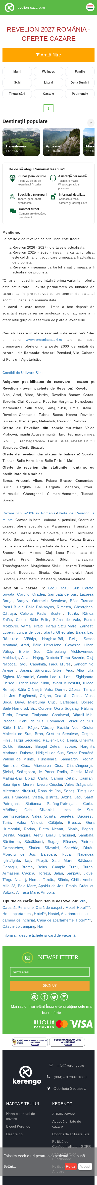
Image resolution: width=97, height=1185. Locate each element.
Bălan (58, 873)
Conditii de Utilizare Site (22, 373)
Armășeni (10, 873)
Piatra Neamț (51, 829)
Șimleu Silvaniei (44, 848)
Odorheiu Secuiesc (49, 601)
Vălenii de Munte (18, 759)
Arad (25, 645)
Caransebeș (12, 848)
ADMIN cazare (63, 1114)
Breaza (74, 822)
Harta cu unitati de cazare (20, 1116)
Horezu (44, 873)
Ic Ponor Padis (53, 772)
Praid (38, 626)
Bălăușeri (86, 860)
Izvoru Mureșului (65, 683)
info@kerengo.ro (70, 1065)
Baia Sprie (11, 784)
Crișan (45, 696)
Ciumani (87, 778)
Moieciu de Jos (18, 854)
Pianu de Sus (31, 721)
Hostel (53, 914)
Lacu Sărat (84, 797)
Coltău (7, 746)
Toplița (72, 613)
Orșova (22, 715)
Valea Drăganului (78, 784)
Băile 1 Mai (13, 727)
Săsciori (24, 746)
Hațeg (38, 658)
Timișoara (40, 715)
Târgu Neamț (14, 880)
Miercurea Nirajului (18, 791)
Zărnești (86, 626)
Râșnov (69, 841)
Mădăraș (9, 810)
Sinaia (72, 829)
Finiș (6, 740)
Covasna (72, 645)
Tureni (88, 867)
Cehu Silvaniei (38, 810)
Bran (39, 734)
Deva (19, 702)
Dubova (26, 753)
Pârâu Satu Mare (61, 626)
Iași (28, 860)
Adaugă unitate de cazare (66, 1123)
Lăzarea (87, 594)
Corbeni (44, 708)
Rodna (29, 829)
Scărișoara (26, 772)
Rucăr (67, 854)
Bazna (65, 797)
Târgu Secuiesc (26, 740)
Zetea (77, 696)
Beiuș (42, 867)
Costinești (60, 715)
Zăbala (75, 689)
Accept (85, 1166)
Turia (6, 822)
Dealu (72, 740)
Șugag (53, 841)
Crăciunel (67, 835)
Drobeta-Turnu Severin (65, 658)
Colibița (26, 613)
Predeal (8, 721)
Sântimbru (11, 841)
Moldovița (10, 658)
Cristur (88, 727)
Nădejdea (85, 854)
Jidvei (89, 873)
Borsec (87, 702)
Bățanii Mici (82, 715)
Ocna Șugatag (66, 708)
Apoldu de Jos (50, 886)
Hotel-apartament (17, 914)
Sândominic (84, 664)
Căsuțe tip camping (18, 926)
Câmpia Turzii (65, 867)
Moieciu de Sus (16, 734)
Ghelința (86, 740)
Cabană (9, 907)
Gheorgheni (84, 607)
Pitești (41, 860)
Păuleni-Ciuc (53, 740)
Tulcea (88, 683)
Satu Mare (62, 860)
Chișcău (9, 683)
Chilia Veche (82, 880)
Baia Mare (27, 886)
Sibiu (45, 683)
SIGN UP (50, 985)
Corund (23, 594)
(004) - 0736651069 (70, 1077)
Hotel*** (83, 907)
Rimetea (64, 607)
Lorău (51, 835)
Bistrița (51, 797)
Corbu (88, 803)
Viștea (37, 797)
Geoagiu (9, 867)
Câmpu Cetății (63, 778)
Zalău (7, 619)
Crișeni (88, 734)
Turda (7, 715)
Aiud (69, 670)
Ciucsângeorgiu (80, 765)
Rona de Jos (49, 791)
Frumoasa (20, 797)
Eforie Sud (30, 651)
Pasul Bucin (12, 607)
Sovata (8, 594)
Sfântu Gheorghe (58, 632)
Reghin (88, 759)
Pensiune (25, 907)
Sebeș (69, 791)
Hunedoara (47, 759)
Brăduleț (86, 886)
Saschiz (71, 848)
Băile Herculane (47, 645)
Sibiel (57, 670)
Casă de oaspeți (49, 907)
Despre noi (14, 1134)
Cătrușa (9, 613)
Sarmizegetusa (15, 816)
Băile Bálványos (40, 607)
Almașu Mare (27, 892)
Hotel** (40, 914)
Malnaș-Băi (12, 778)
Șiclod (7, 772)
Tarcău (48, 880)
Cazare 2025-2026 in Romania (29, 513)
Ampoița (48, 892)
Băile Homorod (15, 708)
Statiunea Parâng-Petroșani (50, 803)
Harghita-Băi (52, 639)
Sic (33, 708)
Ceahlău (61, 696)
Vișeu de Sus (81, 721)
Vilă (83, 901)
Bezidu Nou (67, 727)
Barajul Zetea (47, 746)
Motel (70, 907)
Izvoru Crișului (49, 784)
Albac (26, 658)
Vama (26, 626)
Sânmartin (69, 759)
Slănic (62, 880)
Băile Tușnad (81, 601)
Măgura (24, 835)
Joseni (25, 670)
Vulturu (8, 892)
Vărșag (47, 727)
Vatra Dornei (55, 689)
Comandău (56, 721)
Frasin (71, 886)
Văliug (7, 651)
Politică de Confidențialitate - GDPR (71, 1144)
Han (40, 926)
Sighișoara (85, 677)
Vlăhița (30, 639)
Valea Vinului (29, 822)
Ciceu (21, 619)
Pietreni (87, 841)
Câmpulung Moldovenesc (70, 651)
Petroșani (10, 803)
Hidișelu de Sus (50, 753)
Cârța (43, 778)
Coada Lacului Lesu (54, 677)
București (85, 816)
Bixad (30, 778)
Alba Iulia (85, 670)
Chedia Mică (82, 772)
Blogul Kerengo (18, 1126)
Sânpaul (73, 873)
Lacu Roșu (58, 588)
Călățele (55, 822)
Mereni (29, 784)
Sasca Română (80, 753)
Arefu (38, 835)
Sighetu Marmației (18, 677)
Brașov (22, 601)
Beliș (73, 639)
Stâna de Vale (66, 619)
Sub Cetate (83, 588)
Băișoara (48, 854)
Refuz (70, 1166)
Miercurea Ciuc (42, 702)
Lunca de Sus (77, 810)
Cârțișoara (68, 702)
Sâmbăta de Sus (62, 594)
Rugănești (27, 696)
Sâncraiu (42, 670)
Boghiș (88, 829)
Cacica (28, 873)
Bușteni (56, 613)
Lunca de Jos (28, 632)
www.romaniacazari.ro (44, 340)
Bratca (27, 867)
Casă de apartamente (55, 920)
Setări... (9, 1166)
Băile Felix (39, 619)
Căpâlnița (38, 664)
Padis (42, 613)
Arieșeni (9, 670)
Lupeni (8, 632)
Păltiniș (87, 708)
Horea (34, 880)
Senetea (66, 816)
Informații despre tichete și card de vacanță (38, 935)
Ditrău (88, 848)
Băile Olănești (29, 689)
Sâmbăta (86, 835)
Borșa (7, 601)
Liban (89, 645)
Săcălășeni (33, 841)
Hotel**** (83, 920)
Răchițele (10, 639)
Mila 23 (8, 886)
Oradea (38, 594)
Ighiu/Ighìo (11, 860)
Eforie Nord (28, 683)
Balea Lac (85, 632)
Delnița (8, 835)
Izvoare (69, 746)
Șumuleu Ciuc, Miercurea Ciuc (32, 765)
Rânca (88, 613)
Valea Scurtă (43, 816)
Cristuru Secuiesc (62, 734)
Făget (33, 727)
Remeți (8, 689)
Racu (22, 664)
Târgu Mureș (59, 664)
